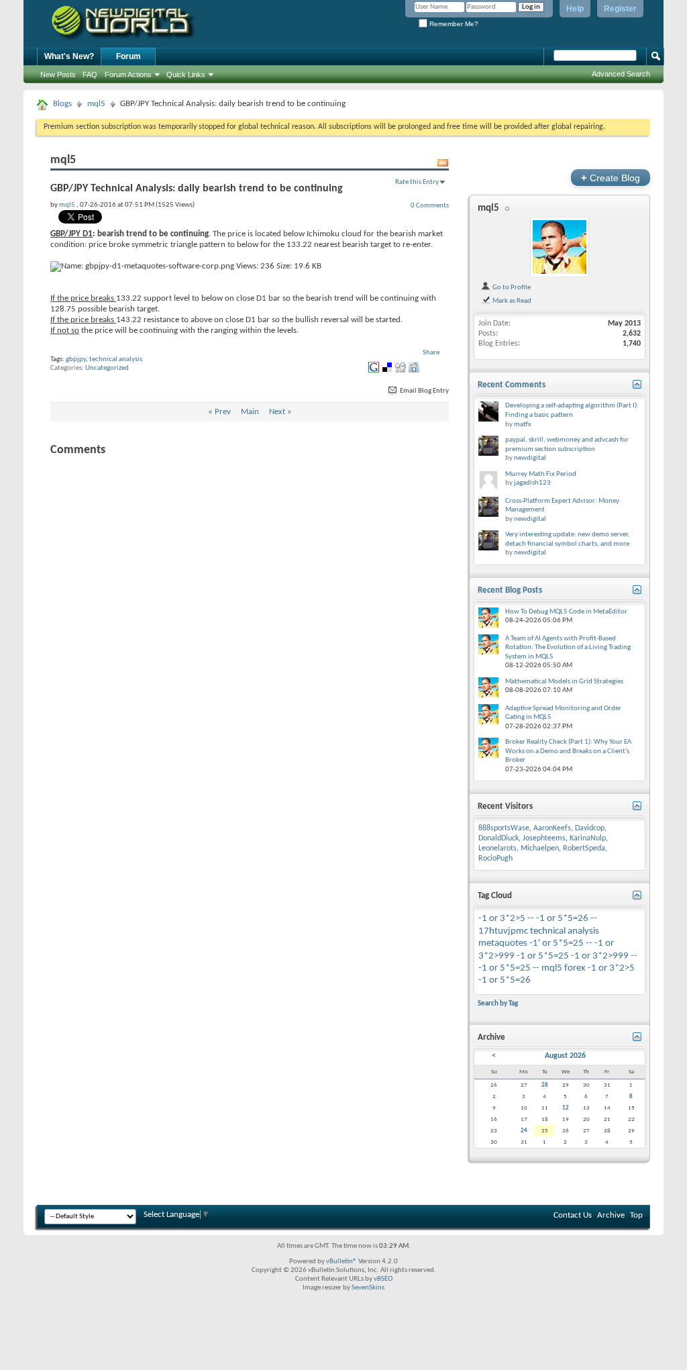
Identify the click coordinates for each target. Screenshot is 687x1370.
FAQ (90, 74)
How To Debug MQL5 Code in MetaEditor (566, 612)
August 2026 (565, 1056)
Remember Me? (452, 24)
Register (620, 8)
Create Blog (610, 177)
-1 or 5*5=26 (504, 980)
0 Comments (430, 205)
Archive (611, 1215)
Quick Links (185, 74)
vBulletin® (341, 1261)
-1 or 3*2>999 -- (604, 956)
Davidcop (589, 828)
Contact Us (572, 1215)
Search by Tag (498, 1003)
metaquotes (502, 943)
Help (575, 8)
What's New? (69, 56)
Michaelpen (540, 848)
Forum (128, 56)
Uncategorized (107, 368)
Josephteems (544, 838)
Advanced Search (621, 74)
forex (575, 968)
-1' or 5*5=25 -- (560, 943)
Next (277, 411)
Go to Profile (511, 287)
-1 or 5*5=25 (543, 956)
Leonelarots (497, 848)
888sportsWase (503, 828)
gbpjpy (76, 359)
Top (636, 1215)
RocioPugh (495, 858)
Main (250, 411)
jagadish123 (532, 483)
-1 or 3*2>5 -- (506, 919)
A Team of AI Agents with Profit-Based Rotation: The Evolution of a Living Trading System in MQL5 (568, 647)
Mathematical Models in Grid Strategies (564, 681)
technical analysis (115, 359)
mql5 (96, 103)
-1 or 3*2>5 (611, 968)
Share (431, 352)
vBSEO (383, 1279)
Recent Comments (511, 385)
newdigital (530, 458)
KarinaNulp (588, 838)
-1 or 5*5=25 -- (508, 968)
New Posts (58, 74)
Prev (223, 411)
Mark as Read (511, 301)
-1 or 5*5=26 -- (566, 919)
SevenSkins (368, 1287)
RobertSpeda (584, 848)
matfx (522, 424)
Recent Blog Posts (510, 590)
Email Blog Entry (424, 391)
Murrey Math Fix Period (540, 474)
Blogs (62, 103)
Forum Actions (128, 74)
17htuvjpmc (503, 931)
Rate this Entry (417, 182)
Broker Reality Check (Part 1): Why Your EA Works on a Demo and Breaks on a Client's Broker (568, 751)
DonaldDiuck (498, 838)
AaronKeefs (552, 828)
